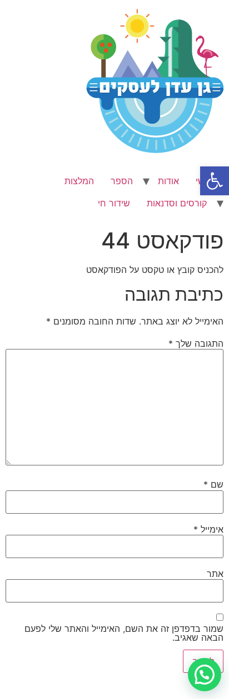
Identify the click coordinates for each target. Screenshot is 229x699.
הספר (122, 180)
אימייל (208, 529)
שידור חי (114, 203)
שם (213, 484)
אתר (215, 573)
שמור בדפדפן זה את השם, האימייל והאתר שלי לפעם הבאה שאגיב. (123, 633)
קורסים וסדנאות (177, 203)
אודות (168, 180)
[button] (214, 180)
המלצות (79, 180)
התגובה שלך (195, 343)
